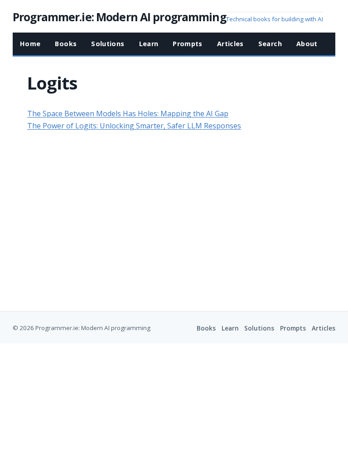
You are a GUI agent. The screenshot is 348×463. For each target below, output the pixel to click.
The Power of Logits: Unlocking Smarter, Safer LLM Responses (134, 126)
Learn (230, 328)
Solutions (259, 328)
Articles (323, 328)
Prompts (293, 328)
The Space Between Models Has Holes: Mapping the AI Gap (127, 113)
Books (206, 328)
